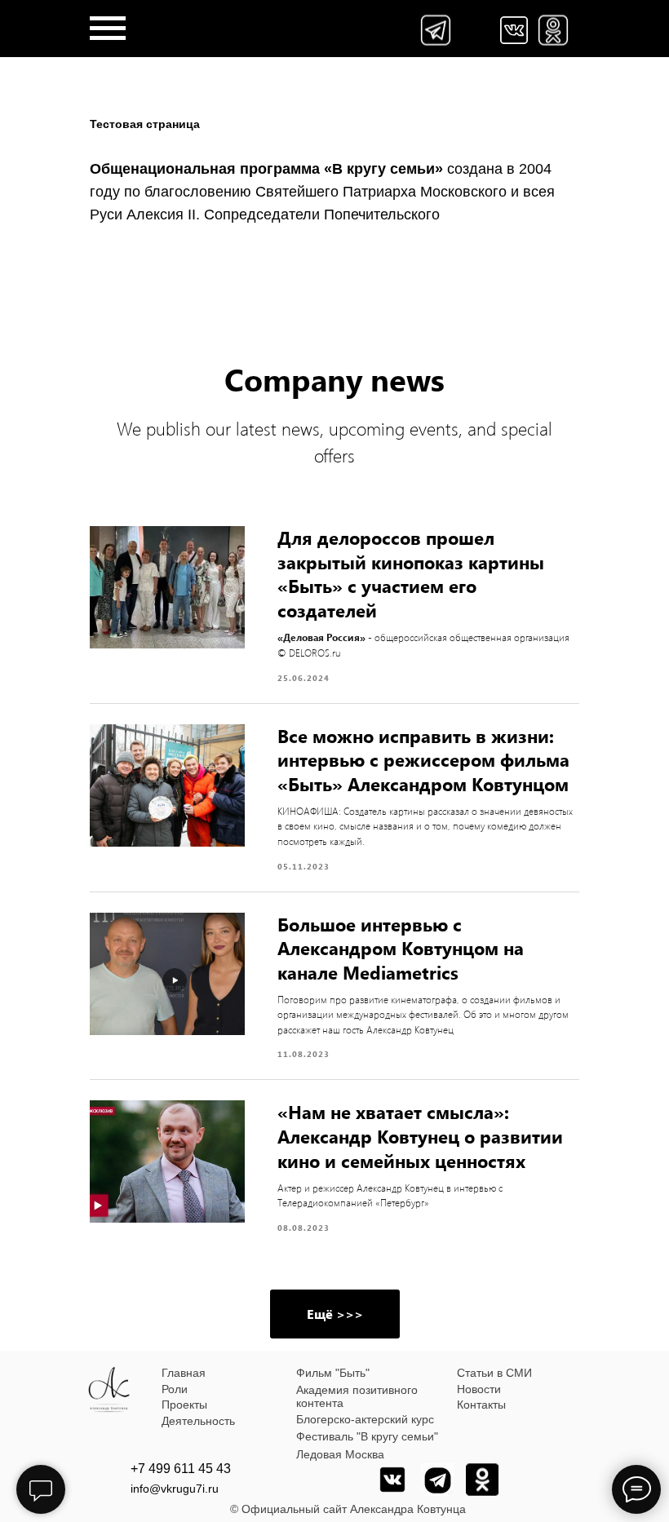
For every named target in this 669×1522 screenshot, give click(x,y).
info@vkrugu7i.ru (175, 1488)
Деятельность (198, 1420)
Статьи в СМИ (494, 1372)
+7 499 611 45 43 (181, 1469)
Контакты (481, 1404)
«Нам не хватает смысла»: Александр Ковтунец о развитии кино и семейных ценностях (420, 1135)
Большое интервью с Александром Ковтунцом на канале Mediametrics (400, 948)
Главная (184, 1372)
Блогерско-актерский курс (365, 1419)
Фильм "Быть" (333, 1372)
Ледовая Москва (340, 1454)
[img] (514, 30)
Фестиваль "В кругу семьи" (367, 1436)
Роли (175, 1389)
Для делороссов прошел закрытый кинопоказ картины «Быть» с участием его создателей (410, 573)
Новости (479, 1389)
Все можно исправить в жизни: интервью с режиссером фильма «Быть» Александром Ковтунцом (423, 759)
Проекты (184, 1404)
